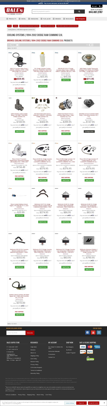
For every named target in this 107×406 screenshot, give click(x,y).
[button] (58, 11)
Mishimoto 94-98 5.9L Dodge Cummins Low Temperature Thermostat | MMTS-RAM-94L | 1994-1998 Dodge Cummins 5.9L (89, 206)
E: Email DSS (10, 352)
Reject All (81, 403)
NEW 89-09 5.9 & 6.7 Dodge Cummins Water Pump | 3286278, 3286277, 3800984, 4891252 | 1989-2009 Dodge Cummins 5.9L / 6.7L (65, 70)
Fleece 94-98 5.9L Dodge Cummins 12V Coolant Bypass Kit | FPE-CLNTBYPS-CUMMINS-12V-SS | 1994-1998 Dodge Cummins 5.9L (42, 160)
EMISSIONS (34, 19)
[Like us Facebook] (87, 332)
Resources (70, 19)
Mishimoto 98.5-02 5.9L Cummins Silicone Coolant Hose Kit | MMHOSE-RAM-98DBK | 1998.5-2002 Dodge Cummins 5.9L (19, 251)
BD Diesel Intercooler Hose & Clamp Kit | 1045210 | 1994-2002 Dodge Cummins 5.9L (42, 115)
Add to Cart (19, 91)
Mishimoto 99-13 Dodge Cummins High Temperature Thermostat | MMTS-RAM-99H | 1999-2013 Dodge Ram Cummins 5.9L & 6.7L (42, 251)
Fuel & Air (46, 19)
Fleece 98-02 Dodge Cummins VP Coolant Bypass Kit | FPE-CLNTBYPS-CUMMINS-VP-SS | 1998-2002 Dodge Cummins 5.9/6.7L (89, 160)
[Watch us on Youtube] (93, 332)
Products (12, 19)
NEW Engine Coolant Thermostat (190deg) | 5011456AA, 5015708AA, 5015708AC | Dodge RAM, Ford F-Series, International (89, 70)
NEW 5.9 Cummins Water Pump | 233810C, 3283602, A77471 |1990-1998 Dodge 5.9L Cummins (19, 70)
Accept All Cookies (93, 403)
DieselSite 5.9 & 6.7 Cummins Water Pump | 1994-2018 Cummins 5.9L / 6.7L (89, 115)
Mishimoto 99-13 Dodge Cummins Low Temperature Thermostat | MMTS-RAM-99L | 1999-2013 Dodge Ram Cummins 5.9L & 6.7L (65, 251)
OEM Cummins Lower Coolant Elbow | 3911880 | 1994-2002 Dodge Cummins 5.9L (19, 115)
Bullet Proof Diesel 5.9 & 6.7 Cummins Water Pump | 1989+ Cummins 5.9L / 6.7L (65, 115)
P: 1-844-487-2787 (12, 347)
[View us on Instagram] (99, 332)
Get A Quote (80, 19)
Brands (58, 19)
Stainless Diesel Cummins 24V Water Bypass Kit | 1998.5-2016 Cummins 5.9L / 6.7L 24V (19, 296)
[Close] (104, 403)
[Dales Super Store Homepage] (14, 11)
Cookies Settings (70, 403)
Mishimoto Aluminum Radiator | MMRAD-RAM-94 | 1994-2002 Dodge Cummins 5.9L (89, 251)
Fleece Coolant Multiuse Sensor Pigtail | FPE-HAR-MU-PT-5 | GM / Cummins (19, 206)
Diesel (23, 19)
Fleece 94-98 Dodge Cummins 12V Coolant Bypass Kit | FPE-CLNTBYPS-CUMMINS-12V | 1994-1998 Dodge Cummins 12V (65, 160)
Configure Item (89, 131)
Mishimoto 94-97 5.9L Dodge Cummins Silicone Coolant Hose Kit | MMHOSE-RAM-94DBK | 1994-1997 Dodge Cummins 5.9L (42, 206)
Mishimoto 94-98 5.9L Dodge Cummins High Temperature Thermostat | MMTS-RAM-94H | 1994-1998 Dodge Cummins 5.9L (66, 206)
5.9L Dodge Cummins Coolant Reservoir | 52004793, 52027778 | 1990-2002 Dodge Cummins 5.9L (42, 70)
